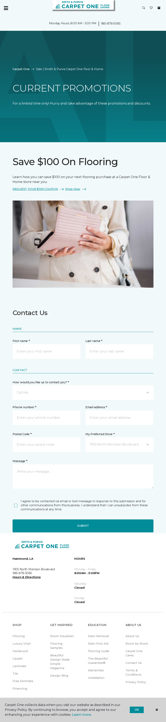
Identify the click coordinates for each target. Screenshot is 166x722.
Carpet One (21, 69)
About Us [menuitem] (132, 636)
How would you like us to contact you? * (41, 382)
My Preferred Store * (99, 434)
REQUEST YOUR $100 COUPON (35, 189)
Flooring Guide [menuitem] (98, 651)
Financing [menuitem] (20, 688)
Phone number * (24, 407)
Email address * (96, 407)
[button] (144, 8)
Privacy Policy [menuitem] (136, 682)
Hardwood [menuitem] (20, 651)
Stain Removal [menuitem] (98, 636)
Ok (137, 709)
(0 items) (158, 7)
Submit (83, 526)
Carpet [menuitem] (17, 658)
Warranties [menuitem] (96, 670)
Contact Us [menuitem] (134, 663)
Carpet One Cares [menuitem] (134, 653)
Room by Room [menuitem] (137, 643)
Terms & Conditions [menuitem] (134, 672)
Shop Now (72, 189)
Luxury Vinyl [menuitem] (22, 643)
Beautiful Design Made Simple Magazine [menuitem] (60, 662)
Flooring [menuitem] (19, 636)
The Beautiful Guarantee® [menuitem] (98, 661)
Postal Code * (22, 434)
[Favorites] (151, 8)
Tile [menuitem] (15, 673)
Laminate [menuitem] (19, 666)
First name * (21, 341)
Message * (20, 461)
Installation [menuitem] (96, 678)
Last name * (93, 341)
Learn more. (82, 715)
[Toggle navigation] (6, 8)
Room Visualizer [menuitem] (62, 636)
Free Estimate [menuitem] (23, 681)
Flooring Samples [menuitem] (56, 646)
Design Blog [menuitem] (59, 675)
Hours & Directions (27, 577)
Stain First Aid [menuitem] (98, 643)
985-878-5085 (110, 23)
